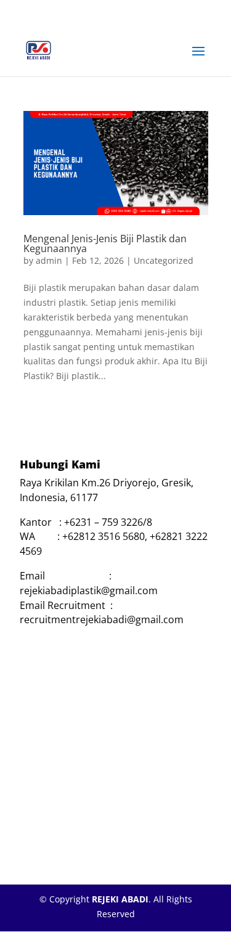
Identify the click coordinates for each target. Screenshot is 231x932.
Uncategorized (163, 260)
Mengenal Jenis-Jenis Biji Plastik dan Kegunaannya (105, 243)
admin (49, 260)
